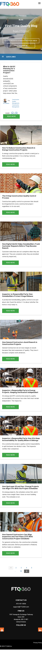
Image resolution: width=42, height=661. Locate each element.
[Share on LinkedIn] (12, 113)
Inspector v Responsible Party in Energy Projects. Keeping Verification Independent (20, 391)
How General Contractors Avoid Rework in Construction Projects (19, 343)
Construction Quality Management (15, 101)
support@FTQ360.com (21, 607)
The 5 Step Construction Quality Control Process (19, 197)
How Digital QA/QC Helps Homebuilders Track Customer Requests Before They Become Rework (21, 246)
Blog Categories (20, 45)
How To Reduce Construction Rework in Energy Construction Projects (18, 149)
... (15, 571)
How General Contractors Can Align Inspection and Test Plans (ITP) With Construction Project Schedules (17, 537)
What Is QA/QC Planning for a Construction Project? (9, 69)
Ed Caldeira (6, 103)
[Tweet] (16, 113)
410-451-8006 (21, 604)
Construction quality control (11, 201)
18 (21, 571)
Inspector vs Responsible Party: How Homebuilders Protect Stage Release (17, 295)
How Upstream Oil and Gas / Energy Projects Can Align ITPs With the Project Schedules (20, 487)
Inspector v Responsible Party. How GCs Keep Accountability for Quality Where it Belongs (21, 439)
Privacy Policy (37, 642)
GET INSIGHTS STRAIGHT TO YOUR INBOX (21, 41)
